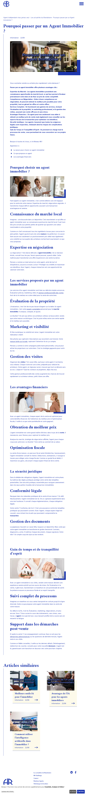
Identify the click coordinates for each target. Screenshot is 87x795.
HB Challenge (38, 775)
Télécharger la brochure (41, 784)
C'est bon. (80, 791)
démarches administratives (20, 636)
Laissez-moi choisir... (7, 791)
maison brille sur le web (18, 341)
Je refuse (73, 791)
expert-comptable (33, 309)
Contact (36, 778)
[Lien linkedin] (71, 772)
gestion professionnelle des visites (51, 293)
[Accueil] (6, 4)
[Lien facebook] (75, 772)
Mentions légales (39, 781)
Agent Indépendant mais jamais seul (16, 17)
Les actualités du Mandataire (41, 17)
